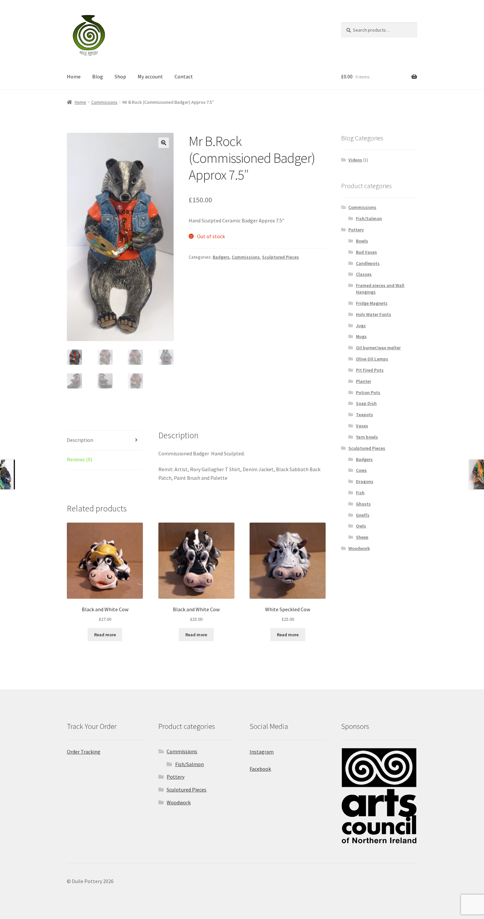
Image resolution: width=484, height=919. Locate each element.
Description (80, 440)
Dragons (364, 481)
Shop (120, 76)
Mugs (361, 336)
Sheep (362, 537)
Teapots (364, 414)
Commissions (104, 102)
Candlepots (368, 263)
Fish (360, 493)
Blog (97, 76)
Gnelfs (362, 515)
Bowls (362, 241)
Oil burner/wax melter (378, 348)
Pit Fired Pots (370, 370)
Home (74, 76)
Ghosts (363, 504)
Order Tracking (83, 751)
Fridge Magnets (372, 303)
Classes (364, 274)
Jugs (361, 326)
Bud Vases (366, 252)
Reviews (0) (79, 459)
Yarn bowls (367, 437)
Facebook (260, 768)
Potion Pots (368, 392)
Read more (105, 635)
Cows (361, 470)
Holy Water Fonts (373, 314)
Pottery (356, 230)
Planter (363, 381)
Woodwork (359, 548)
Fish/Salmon (369, 218)
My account (150, 76)
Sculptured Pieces (280, 257)
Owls (361, 526)
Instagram (262, 751)
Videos (355, 160)
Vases (362, 426)
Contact (184, 76)
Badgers (221, 257)
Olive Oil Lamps (372, 359)
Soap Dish (366, 403)
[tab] (105, 440)
